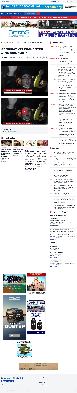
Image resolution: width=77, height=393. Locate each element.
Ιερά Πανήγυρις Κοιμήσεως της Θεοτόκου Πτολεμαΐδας (62, 175)
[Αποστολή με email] (40, 57)
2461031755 (53, 249)
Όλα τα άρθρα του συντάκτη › (10, 131)
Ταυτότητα (41, 377)
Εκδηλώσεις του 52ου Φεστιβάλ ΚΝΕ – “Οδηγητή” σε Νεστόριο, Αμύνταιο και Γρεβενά (66, 81)
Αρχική (58, 1)
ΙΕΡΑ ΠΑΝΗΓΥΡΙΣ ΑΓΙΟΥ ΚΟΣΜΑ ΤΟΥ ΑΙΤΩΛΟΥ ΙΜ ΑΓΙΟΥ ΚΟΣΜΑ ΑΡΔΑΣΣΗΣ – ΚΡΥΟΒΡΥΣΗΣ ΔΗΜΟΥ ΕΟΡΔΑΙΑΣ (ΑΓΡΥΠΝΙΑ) (64, 188)
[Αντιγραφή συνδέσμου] (43, 57)
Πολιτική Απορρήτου (43, 384)
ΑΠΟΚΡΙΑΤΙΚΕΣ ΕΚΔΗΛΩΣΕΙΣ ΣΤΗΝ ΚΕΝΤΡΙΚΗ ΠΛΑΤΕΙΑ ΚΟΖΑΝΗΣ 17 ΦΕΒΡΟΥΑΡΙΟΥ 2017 (6, 155)
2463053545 (53, 227)
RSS (75, 391)
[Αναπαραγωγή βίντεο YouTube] (24, 111)
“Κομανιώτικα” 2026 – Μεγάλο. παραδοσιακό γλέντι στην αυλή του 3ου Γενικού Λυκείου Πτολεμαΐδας (48, 17)
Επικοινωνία (69, 1)
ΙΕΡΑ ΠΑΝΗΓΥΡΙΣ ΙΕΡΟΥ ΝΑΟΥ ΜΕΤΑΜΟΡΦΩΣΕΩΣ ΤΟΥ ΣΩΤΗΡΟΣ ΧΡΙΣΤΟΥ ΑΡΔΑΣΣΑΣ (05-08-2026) (63, 170)
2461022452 (53, 257)
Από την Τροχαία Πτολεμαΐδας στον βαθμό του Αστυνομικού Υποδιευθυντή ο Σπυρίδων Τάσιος (64, 164)
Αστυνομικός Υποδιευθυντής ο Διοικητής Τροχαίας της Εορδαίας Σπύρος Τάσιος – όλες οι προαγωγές (64, 207)
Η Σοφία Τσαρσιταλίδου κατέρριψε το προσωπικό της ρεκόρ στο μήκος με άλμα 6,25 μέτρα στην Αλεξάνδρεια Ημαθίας (65, 158)
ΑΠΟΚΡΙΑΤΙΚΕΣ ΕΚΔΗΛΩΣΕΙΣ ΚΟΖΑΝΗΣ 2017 (18, 151)
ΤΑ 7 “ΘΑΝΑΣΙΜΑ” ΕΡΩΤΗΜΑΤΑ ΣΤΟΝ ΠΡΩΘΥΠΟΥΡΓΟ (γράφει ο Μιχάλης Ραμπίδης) (66, 61)
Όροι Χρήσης (41, 382)
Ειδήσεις (63, 1)
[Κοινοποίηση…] (46, 57)
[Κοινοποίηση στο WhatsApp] (37, 57)
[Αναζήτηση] (38, 13)
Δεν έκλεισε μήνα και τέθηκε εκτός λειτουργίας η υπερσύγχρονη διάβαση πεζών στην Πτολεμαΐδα (64, 181)
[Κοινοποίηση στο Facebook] (27, 57)
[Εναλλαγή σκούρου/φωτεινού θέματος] (75, 1)
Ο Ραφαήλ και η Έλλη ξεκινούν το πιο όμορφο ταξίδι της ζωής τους (64, 194)
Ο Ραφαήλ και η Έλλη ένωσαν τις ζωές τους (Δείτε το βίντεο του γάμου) (64, 153)
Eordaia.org (7, 129)
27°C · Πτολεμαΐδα (51, 1)
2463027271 (53, 239)
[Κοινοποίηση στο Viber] (34, 57)
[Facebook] (2, 384)
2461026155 (53, 266)
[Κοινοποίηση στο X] (30, 57)
